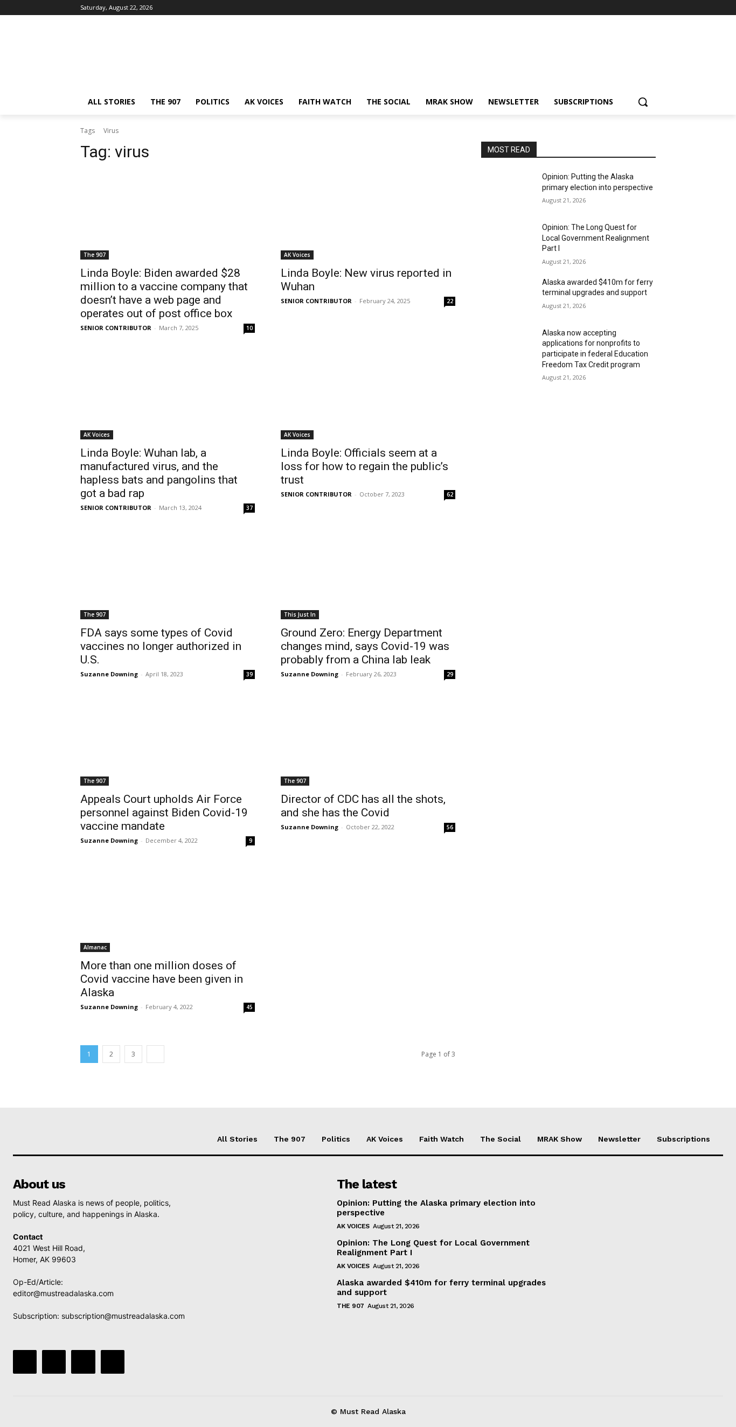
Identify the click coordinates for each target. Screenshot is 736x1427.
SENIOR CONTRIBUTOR (115, 328)
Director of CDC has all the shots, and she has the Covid (363, 806)
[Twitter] (620, 8)
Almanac (95, 947)
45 (249, 1007)
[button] (643, 102)
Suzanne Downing (109, 674)
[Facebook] (590, 8)
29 (450, 674)
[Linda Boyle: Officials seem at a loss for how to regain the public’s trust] (368, 395)
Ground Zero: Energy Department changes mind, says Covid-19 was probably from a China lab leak (365, 646)
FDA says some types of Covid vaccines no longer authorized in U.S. (160, 646)
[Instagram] (605, 8)
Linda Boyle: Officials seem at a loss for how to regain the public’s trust (364, 466)
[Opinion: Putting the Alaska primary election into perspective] (507, 190)
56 (450, 827)
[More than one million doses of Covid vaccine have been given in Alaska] (167, 908)
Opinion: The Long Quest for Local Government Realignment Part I (595, 238)
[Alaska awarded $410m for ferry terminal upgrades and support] (507, 295)
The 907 (95, 254)
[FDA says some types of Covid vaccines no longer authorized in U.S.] (167, 575)
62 (450, 494)
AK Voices (297, 254)
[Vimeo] (634, 8)
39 (249, 674)
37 (249, 508)
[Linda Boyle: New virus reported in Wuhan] (368, 216)
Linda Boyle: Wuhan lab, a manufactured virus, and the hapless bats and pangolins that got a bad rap (159, 473)
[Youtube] (649, 8)
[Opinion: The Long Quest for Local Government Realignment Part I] (507, 240)
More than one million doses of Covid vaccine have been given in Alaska (161, 979)
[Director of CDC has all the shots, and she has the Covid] (368, 742)
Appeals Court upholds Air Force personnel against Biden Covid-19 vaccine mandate (164, 813)
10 (249, 328)
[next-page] (155, 1054)
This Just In (300, 614)
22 (450, 301)
